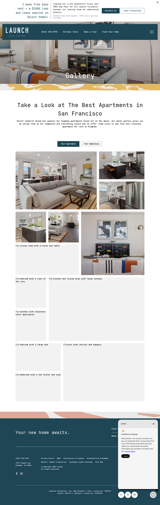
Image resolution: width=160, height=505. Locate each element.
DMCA (59, 458)
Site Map (99, 462)
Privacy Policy (47, 458)
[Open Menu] (152, 32)
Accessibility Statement (97, 458)
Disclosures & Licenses (73, 458)
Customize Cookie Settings (81, 462)
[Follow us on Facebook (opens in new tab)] (17, 473)
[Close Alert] (157, 2)
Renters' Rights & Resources (53, 462)
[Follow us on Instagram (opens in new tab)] (21, 473)
